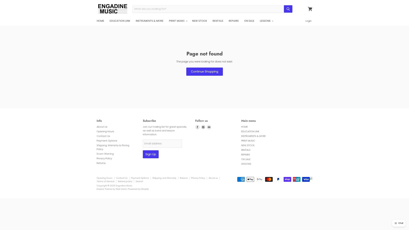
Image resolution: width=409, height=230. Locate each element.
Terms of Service (105, 181)
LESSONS (265, 21)
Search (139, 181)
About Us (102, 126)
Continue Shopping (204, 71)
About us (213, 178)
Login (308, 21)
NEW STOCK (199, 21)
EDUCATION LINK (120, 21)
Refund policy (125, 181)
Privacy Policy (104, 158)
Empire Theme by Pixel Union (112, 189)
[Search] (288, 9)
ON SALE (249, 21)
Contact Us (103, 136)
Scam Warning (105, 153)
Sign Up (150, 154)
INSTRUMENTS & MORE (149, 21)
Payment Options (107, 140)
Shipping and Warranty (164, 178)
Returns (101, 163)
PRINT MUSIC (177, 21)
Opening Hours (105, 131)
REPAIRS (234, 21)
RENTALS (217, 21)
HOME (100, 21)
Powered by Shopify (138, 189)
